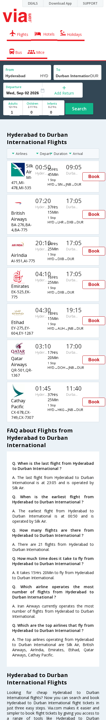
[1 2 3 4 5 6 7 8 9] (13, 112)
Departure (13, 87)
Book (93, 176)
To (58, 69)
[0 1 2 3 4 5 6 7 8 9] (32, 112)
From (10, 69)
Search (79, 109)
